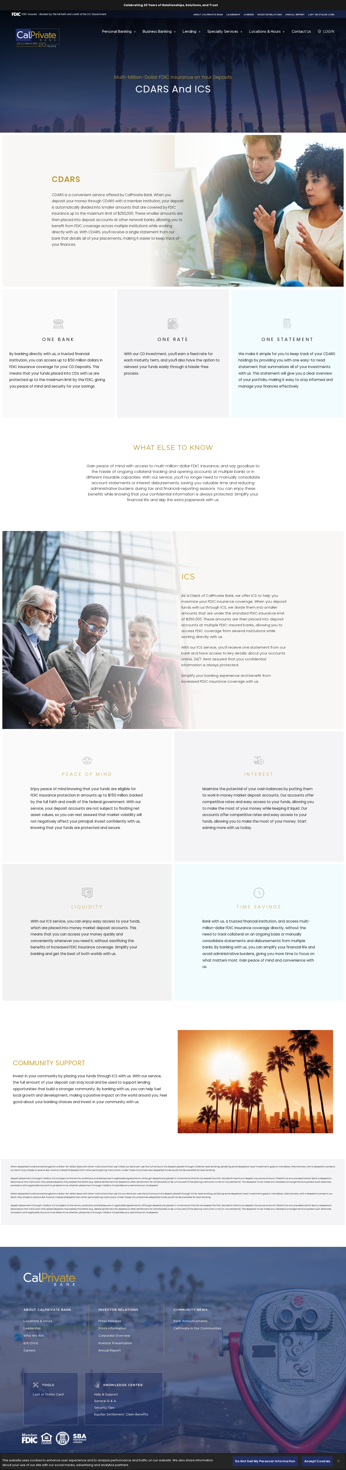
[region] (173, 1461)
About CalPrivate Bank (208, 15)
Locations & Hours (38, 1321)
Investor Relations (269, 15)
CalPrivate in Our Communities (197, 1328)
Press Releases (109, 1321)
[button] (135, 32)
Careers (249, 15)
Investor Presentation (115, 1343)
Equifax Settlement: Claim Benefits (121, 1414)
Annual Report (295, 15)
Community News (190, 1310)
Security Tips (104, 1407)
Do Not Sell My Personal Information (265, 1461)
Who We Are (34, 1335)
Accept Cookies (317, 1461)
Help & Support (106, 1394)
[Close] (338, 1461)
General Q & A (105, 1401)
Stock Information (112, 1328)
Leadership (233, 15)
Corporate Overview (114, 1335)
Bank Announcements (190, 1321)
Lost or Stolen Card (321, 15)
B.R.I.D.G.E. (31, 1343)
